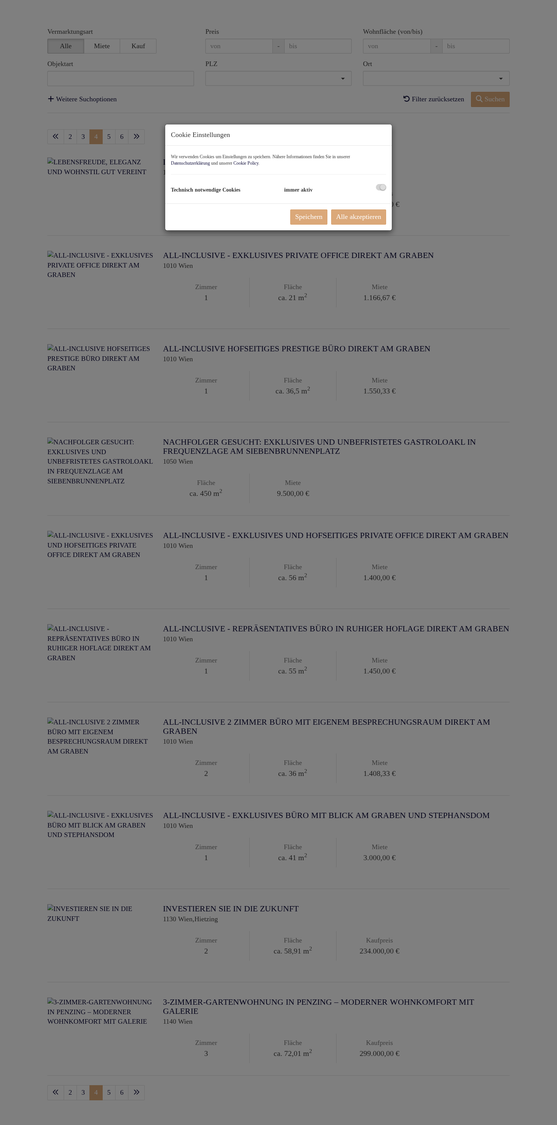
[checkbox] (381, 187)
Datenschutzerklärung (190, 163)
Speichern (308, 216)
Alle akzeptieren (358, 216)
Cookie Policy (245, 163)
